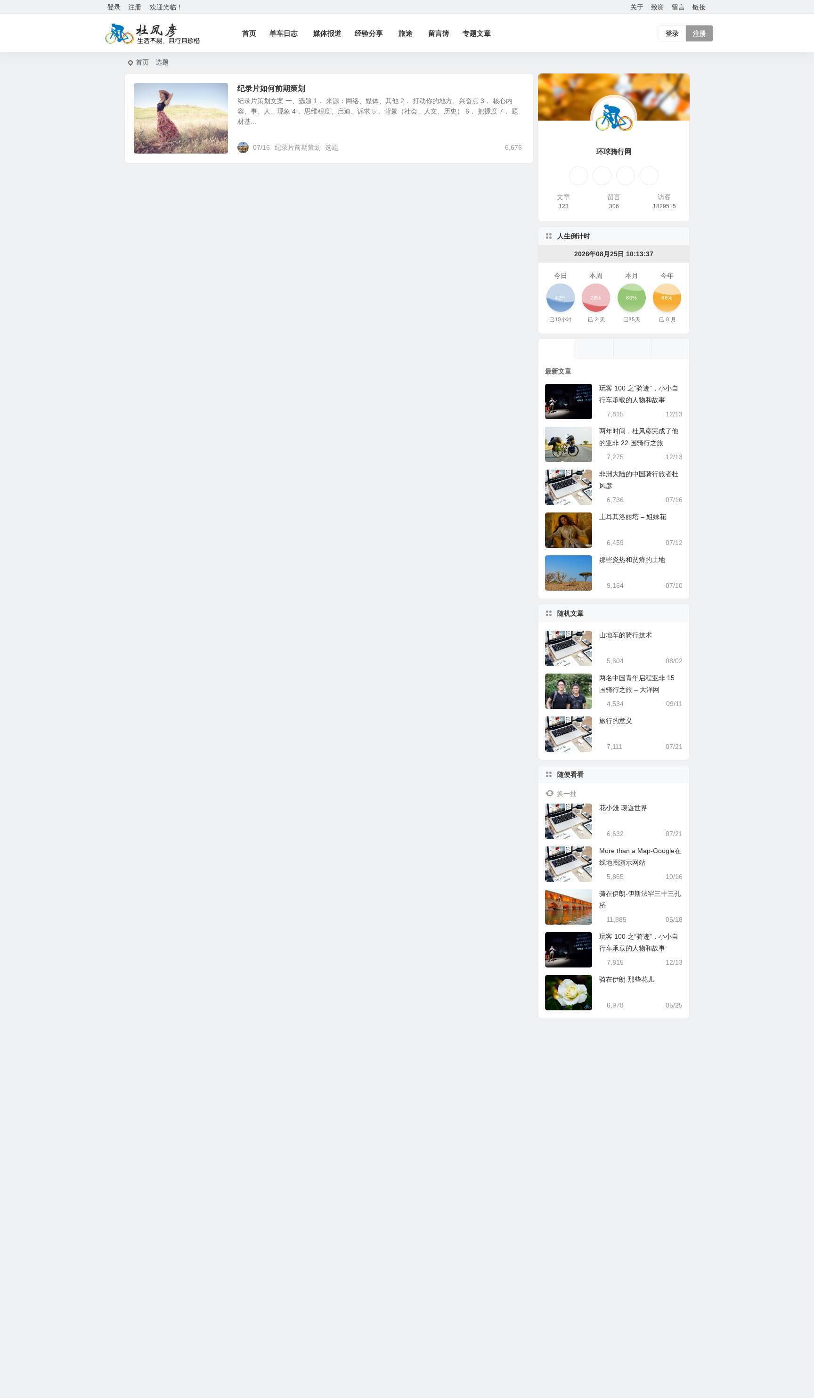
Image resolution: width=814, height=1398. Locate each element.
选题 (331, 147)
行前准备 (153, 93)
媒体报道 (327, 33)
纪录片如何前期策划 (271, 88)
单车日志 (283, 33)
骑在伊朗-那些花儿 (626, 979)
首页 (249, 33)
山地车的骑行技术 (625, 635)
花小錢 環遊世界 (623, 808)
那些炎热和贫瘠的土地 (632, 559)
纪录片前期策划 (298, 147)
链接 (699, 7)
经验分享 (369, 33)
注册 (134, 7)
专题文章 (477, 33)
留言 (678, 7)
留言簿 (438, 33)
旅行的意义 (615, 720)
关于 (636, 7)
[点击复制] (602, 175)
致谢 (657, 7)
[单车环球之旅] (152, 33)
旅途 (406, 33)
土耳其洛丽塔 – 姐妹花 (632, 516)
